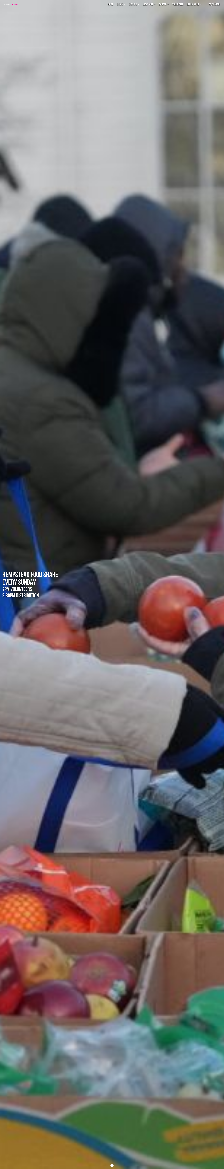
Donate (163, 4)
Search (216, 4)
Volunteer (177, 4)
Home (110, 4)
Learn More (193, 4)
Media (120, 4)
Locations (148, 4)
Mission (133, 4)
